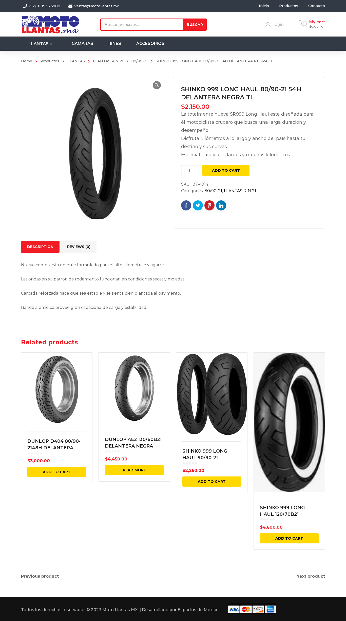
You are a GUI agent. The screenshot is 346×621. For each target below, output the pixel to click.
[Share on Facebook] (186, 205)
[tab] (40, 247)
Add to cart (226, 170)
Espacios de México (198, 609)
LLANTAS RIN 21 (108, 61)
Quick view (56, 389)
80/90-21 (139, 61)
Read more (134, 470)
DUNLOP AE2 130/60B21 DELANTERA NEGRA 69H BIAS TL (133, 446)
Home (26, 61)
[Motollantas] (51, 24)
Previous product (40, 576)
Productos (49, 61)
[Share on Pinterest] (209, 205)
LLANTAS (76, 61)
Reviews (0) (78, 246)
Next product (310, 576)
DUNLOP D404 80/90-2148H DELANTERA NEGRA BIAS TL (54, 447)
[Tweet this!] (198, 205)
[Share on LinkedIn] (221, 205)
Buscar (195, 24)
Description (40, 246)
